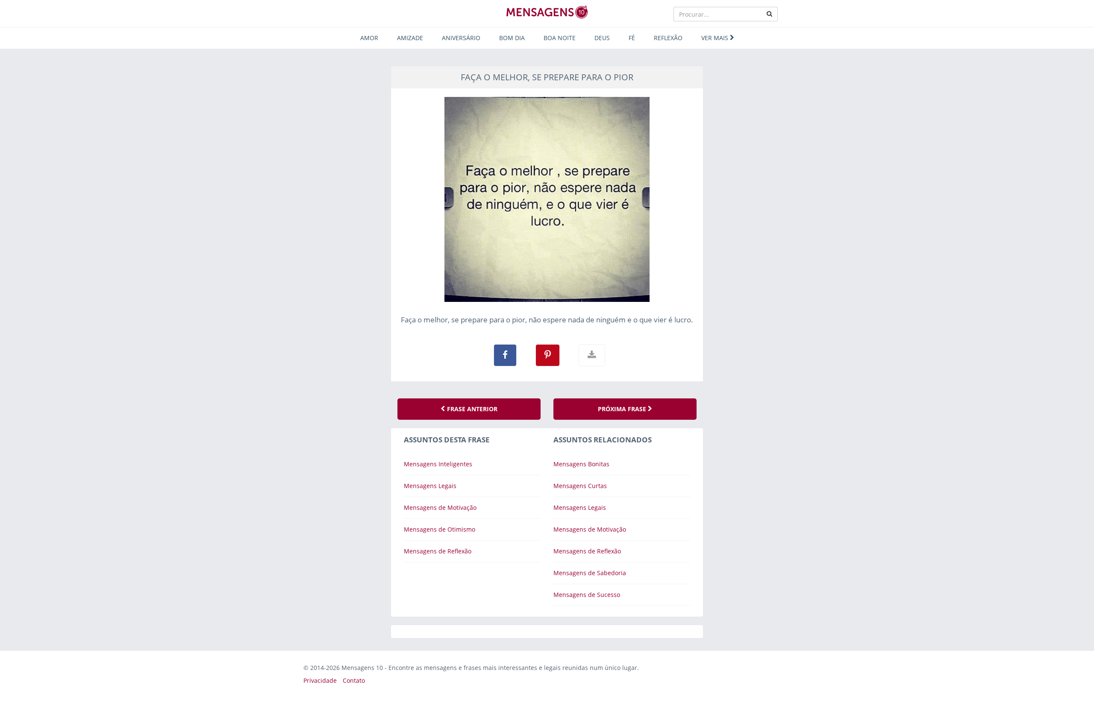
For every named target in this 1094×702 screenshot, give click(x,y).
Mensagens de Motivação (440, 507)
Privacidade (320, 680)
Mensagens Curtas (580, 486)
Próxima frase (623, 409)
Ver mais (715, 38)
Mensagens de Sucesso (586, 595)
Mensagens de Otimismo (439, 529)
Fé (632, 38)
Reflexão (668, 38)
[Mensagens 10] (547, 12)
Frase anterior (471, 409)
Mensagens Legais (430, 486)
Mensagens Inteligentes (438, 464)
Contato (354, 680)
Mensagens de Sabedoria (589, 573)
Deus (602, 38)
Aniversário (461, 38)
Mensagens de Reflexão (437, 551)
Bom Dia (512, 38)
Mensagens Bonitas (581, 464)
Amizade (410, 38)
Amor (369, 38)
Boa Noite (560, 38)
